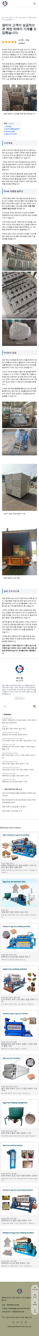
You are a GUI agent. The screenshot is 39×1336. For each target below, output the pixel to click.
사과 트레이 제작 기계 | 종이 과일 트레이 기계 (19, 740)
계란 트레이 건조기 (12, 1086)
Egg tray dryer (12, 753)
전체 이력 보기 (19, 698)
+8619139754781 (12, 1305)
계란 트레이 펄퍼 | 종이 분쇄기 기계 (15, 763)
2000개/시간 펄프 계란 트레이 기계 (15, 775)
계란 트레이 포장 (7, 1174)
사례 (6, 18)
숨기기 (11, 123)
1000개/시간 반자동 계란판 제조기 (15, 734)
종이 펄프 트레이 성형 (9, 997)
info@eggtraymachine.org (18, 1308)
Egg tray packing (8, 767)
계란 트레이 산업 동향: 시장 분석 (14, 806)
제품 (14, 744)
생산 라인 (5, 726)
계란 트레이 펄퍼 (7, 1131)
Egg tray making (13, 732)
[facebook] (17, 1322)
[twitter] (22, 1322)
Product (5, 732)
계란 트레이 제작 (7, 718)
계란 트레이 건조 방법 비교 (12, 811)
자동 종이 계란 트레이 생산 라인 (14, 728)
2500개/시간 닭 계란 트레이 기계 (14, 781)
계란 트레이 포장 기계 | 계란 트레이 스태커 (18, 769)
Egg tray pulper (7, 761)
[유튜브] (13, 1322)
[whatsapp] (26, 1322)
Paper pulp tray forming (10, 738)
